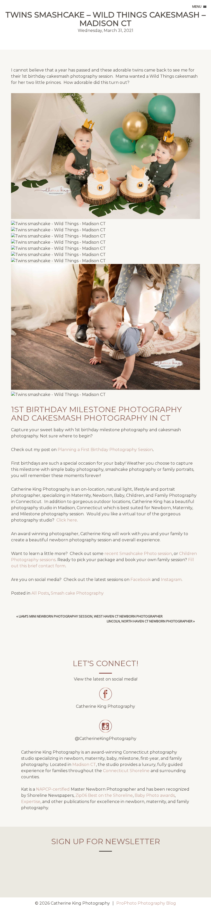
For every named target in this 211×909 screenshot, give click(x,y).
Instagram (171, 579)
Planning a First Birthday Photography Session (105, 449)
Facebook (140, 579)
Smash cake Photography (77, 593)
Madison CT (84, 764)
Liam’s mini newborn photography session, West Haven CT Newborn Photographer (91, 616)
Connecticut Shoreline (126, 770)
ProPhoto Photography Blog (146, 903)
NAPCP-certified (53, 789)
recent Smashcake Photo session (138, 553)
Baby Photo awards (155, 795)
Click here (66, 520)
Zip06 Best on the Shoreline (104, 795)
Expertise (30, 801)
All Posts (40, 593)
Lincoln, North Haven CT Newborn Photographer (149, 621)
